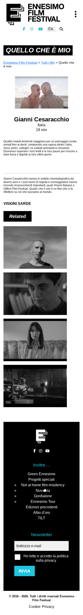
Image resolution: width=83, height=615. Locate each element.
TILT (41, 518)
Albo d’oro (41, 513)
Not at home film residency (43, 485)
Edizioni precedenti (41, 507)
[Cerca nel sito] (61, 29)
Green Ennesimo (41, 474)
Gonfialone (43, 496)
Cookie (35, 607)
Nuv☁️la (43, 490)
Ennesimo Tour (43, 501)
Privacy (48, 607)
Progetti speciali (41, 479)
